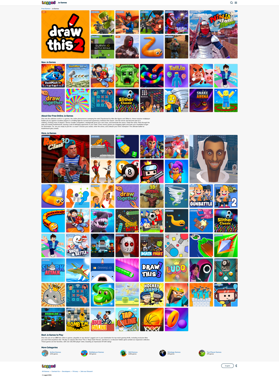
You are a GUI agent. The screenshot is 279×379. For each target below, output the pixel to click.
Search (231, 2)
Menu (236, 2)
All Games (45, 371)
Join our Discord (86, 371)
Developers (66, 371)
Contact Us (56, 371)
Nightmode (236, 366)
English (227, 366)
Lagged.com (49, 366)
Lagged (49, 3)
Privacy (75, 371)
